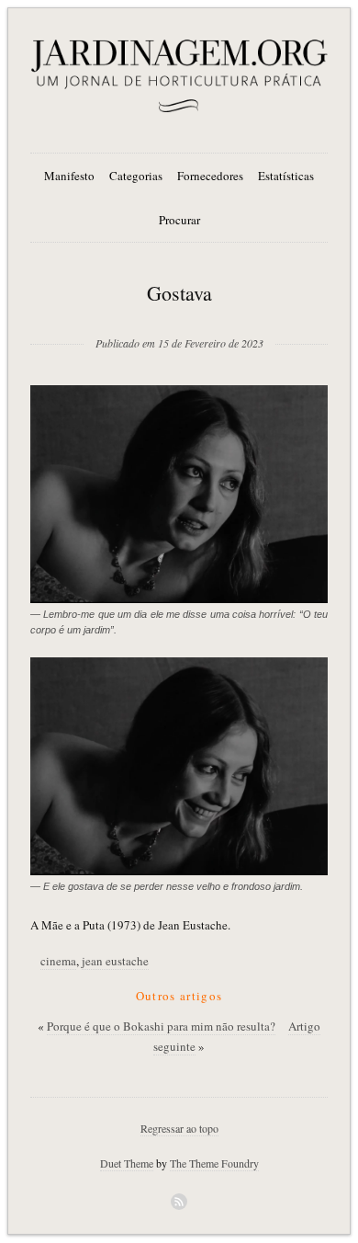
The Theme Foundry (214, 1163)
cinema (58, 960)
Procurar (179, 219)
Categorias (135, 175)
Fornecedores (210, 175)
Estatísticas (286, 175)
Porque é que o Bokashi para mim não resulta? (161, 1026)
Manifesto (69, 175)
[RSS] (179, 1201)
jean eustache (115, 960)
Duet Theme (126, 1163)
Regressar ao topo (179, 1128)
